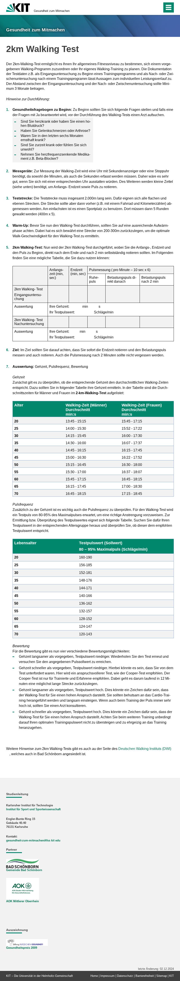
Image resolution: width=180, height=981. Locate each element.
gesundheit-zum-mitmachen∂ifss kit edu (33, 840)
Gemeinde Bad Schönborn (24, 870)
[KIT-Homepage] (18, 7)
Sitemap (161, 975)
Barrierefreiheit (144, 975)
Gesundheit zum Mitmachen (52, 11)
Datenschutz (125, 975)
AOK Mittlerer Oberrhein (22, 901)
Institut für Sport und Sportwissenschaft (33, 809)
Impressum (107, 975)
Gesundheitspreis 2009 (21, 947)
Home (94, 975)
